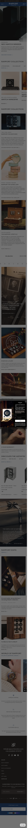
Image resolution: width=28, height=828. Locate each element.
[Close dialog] (25, 401)
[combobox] (15, 418)
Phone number (16, 416)
